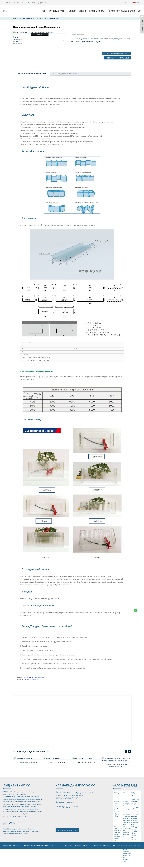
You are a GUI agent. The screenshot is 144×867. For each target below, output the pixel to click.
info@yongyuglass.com (39, 3)
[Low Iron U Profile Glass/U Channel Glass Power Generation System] (116, 759)
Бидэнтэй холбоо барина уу (125, 11)
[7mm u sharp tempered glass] (28, 758)
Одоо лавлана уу (67, 830)
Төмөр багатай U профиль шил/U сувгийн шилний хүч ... (116, 765)
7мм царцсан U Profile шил (86, 762)
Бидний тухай (96, 11)
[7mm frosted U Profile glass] (87, 758)
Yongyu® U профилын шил (47, 18)
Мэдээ (72, 11)
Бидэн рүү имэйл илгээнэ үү (117, 54)
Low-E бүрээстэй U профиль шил (33, 677)
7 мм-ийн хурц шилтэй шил (28, 762)
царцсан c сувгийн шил (57, 762)
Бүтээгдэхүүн (56, 11)
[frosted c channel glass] (58, 758)
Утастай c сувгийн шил (31, 679)
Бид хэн (17, 785)
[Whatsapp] (135, 610)
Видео (82, 11)
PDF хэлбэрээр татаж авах (118, 58)
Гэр (44, 11)
